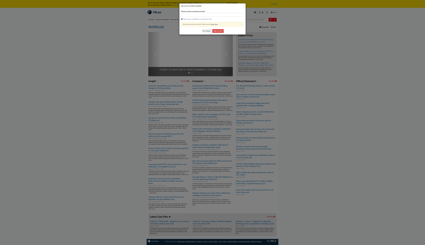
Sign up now (218, 31)
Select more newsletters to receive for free (197, 19)
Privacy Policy (214, 24)
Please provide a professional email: (193, 11)
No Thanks (207, 31)
